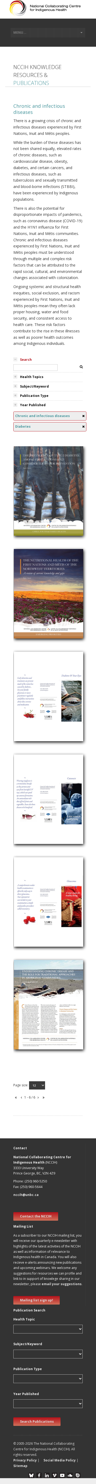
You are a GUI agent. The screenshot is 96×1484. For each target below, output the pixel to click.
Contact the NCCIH (35, 1216)
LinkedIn (47, 1475)
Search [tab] (26, 359)
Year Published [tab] (33, 405)
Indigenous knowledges (37, 1004)
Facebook (39, 1475)
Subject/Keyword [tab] (34, 386)
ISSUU (78, 1475)
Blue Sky (31, 1475)
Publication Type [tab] (34, 395)
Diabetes (24, 491)
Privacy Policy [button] (25, 1460)
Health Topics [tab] (31, 377)
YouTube (62, 1475)
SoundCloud (70, 1475)
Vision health (27, 688)
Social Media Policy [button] (59, 1460)
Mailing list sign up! (36, 1300)
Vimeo (54, 1475)
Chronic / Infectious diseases (41, 503)
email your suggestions (62, 1284)
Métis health (27, 600)
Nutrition (24, 497)
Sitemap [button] (20, 1466)
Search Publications (37, 1421)
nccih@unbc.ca (26, 1195)
